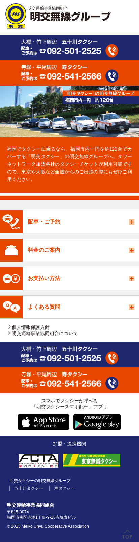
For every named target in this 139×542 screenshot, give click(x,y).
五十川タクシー (29, 488)
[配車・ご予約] (11, 221)
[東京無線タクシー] (91, 461)
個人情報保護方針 (31, 327)
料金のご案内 (44, 250)
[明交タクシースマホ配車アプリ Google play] (97, 422)
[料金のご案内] (11, 250)
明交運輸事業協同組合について (45, 333)
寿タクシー (64, 488)
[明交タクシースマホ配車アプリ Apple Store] (43, 422)
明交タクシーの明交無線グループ (40, 481)
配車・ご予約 (44, 221)
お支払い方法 (44, 278)
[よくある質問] (11, 307)
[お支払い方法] (11, 278)
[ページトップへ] (127, 534)
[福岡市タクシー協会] (38, 461)
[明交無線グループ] (58, 16)
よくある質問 (44, 307)
